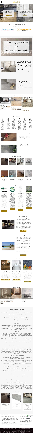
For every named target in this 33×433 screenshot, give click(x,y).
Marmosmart (2, 105)
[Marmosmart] (5, 100)
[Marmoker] (27, 293)
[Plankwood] (27, 102)
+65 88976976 (28, 418)
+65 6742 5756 (28, 416)
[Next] (31, 31)
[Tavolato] (16, 101)
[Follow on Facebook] (31, 2)
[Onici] (16, 293)
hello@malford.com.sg (25, 424)
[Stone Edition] (5, 293)
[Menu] (1, 2)
